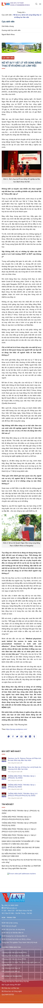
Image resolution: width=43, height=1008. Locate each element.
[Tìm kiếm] (36, 4)
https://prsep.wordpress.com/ (16, 729)
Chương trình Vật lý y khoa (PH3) (14, 959)
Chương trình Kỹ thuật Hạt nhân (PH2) (16, 956)
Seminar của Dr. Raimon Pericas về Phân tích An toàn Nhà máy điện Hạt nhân (24, 759)
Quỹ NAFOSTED (8, 994)
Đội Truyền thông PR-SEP (11, 985)
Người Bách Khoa (8, 34)
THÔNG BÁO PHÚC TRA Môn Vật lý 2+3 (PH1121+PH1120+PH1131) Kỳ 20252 (22, 794)
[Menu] (40, 4)
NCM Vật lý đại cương (10, 923)
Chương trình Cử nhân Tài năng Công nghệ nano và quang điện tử (21, 963)
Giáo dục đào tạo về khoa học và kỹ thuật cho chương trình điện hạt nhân (24, 768)
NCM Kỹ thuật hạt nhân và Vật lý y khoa (16, 939)
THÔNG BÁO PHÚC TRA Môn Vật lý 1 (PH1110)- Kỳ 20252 (22, 777)
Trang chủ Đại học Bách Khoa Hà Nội (15, 981)
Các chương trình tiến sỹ (11, 971)
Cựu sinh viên (7, 15)
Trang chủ (21, 12)
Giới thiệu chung (8, 26)
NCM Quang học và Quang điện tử (14, 936)
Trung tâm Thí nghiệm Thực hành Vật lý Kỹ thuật (19, 942)
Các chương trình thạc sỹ (11, 968)
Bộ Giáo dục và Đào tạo (10, 988)
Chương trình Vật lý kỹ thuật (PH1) (14, 952)
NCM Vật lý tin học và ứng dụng (13, 929)
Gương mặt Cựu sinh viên (11, 30)
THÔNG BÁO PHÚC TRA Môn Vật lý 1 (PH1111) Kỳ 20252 (22, 786)
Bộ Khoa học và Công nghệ (12, 991)
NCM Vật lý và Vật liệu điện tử (12, 933)
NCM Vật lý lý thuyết (9, 926)
